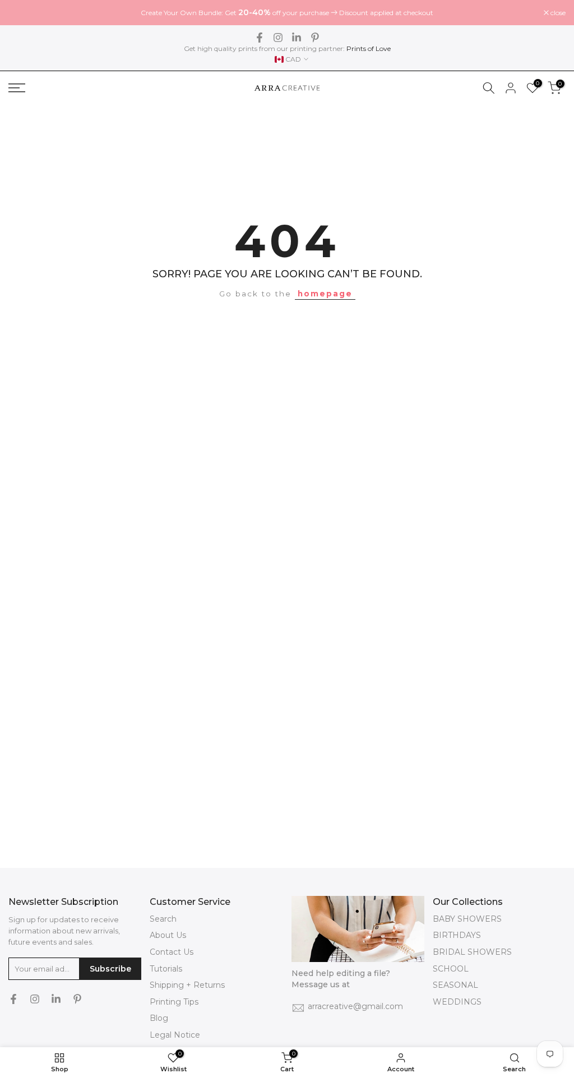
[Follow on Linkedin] (296, 37)
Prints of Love (368, 48)
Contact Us (171, 952)
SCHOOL (451, 969)
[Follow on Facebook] (259, 37)
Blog (159, 1018)
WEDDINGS (457, 1002)
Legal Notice (175, 1035)
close (21, 13)
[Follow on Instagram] (278, 37)
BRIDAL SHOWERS (472, 952)
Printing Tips (174, 1002)
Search (163, 919)
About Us (168, 935)
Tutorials (166, 969)
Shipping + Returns (187, 985)
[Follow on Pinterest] (315, 37)
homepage (325, 293)
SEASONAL (455, 985)
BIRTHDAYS (457, 935)
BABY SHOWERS (467, 919)
